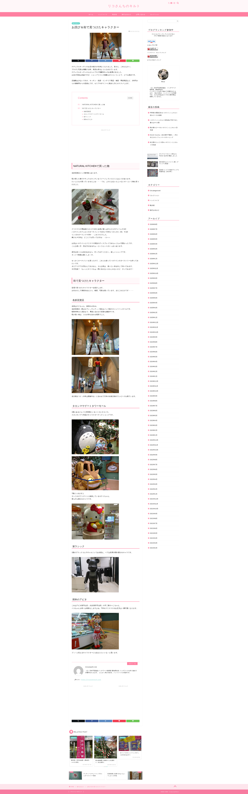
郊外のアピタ (88, 119)
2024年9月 (153, 337)
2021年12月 (154, 499)
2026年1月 (153, 258)
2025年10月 (154, 273)
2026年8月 (153, 224)
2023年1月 (153, 435)
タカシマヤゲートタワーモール (94, 114)
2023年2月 (153, 430)
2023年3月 (153, 425)
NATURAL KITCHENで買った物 (93, 104)
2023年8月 (153, 401)
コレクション (154, 14)
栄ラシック (87, 116)
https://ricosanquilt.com (91, 679)
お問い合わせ (140, 14)
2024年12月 (154, 322)
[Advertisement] (106, 145)
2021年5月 (153, 533)
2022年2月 (153, 489)
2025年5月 (153, 298)
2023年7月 (153, 406)
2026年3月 (153, 249)
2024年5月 (153, 357)
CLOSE (130, 97)
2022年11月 (154, 445)
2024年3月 (153, 366)
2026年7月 (153, 229)
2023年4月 (153, 420)
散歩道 (114, 14)
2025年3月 (153, 307)
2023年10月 (154, 391)
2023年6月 (153, 410)
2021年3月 (153, 543)
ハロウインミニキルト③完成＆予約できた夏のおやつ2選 (164, 121)
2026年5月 (153, 239)
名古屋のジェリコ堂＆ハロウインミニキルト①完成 (164, 144)
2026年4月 (153, 244)
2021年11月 (154, 504)
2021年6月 (153, 528)
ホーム (91, 14)
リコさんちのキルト (124, 6)
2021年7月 (153, 523)
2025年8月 (153, 283)
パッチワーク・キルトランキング (156, 52)
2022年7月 (153, 464)
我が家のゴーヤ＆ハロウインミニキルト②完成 (164, 129)
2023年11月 (154, 386)
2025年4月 (153, 303)
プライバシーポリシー (76, 791)
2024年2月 (153, 371)
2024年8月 (153, 342)
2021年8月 (153, 518)
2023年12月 (154, 381)
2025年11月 (154, 268)
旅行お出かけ (126, 14)
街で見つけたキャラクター (91, 108)
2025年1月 (153, 317)
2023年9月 (153, 396)
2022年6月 (153, 469)
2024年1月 (153, 376)
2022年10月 (154, 450)
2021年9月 (153, 513)
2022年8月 (153, 459)
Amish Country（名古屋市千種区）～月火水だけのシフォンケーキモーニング (164, 136)
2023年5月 (153, 415)
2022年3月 (153, 484)
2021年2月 (153, 548)
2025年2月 (153, 312)
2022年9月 (153, 455)
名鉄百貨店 (87, 111)
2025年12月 (154, 263)
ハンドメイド (102, 14)
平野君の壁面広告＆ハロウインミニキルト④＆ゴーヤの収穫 (164, 114)
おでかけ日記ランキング (154, 60)
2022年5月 (153, 474)
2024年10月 (154, 332)
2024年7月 (153, 347)
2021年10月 (154, 508)
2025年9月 (153, 278)
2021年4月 (153, 538)
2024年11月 (154, 327)
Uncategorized (155, 190)
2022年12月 (154, 440)
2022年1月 (153, 494)
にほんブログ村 (152, 45)
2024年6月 (153, 352)
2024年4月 (153, 361)
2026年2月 (153, 253)
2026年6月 (153, 234)
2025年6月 (153, 293)
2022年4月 (153, 479)
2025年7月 (153, 288)
